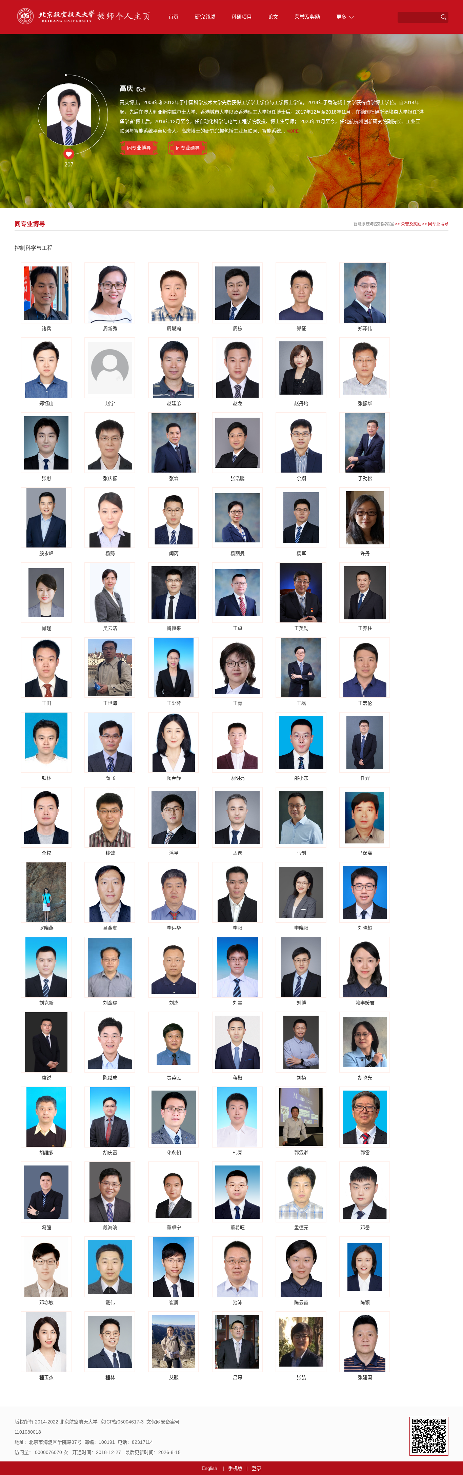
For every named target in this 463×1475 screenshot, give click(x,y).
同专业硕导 (188, 148)
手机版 (235, 1468)
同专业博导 (139, 148)
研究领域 (205, 17)
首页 (173, 17)
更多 (341, 17)
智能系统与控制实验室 (374, 224)
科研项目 (242, 17)
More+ (293, 131)
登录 (256, 1468)
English (209, 1468)
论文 (273, 17)
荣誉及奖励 (307, 17)
